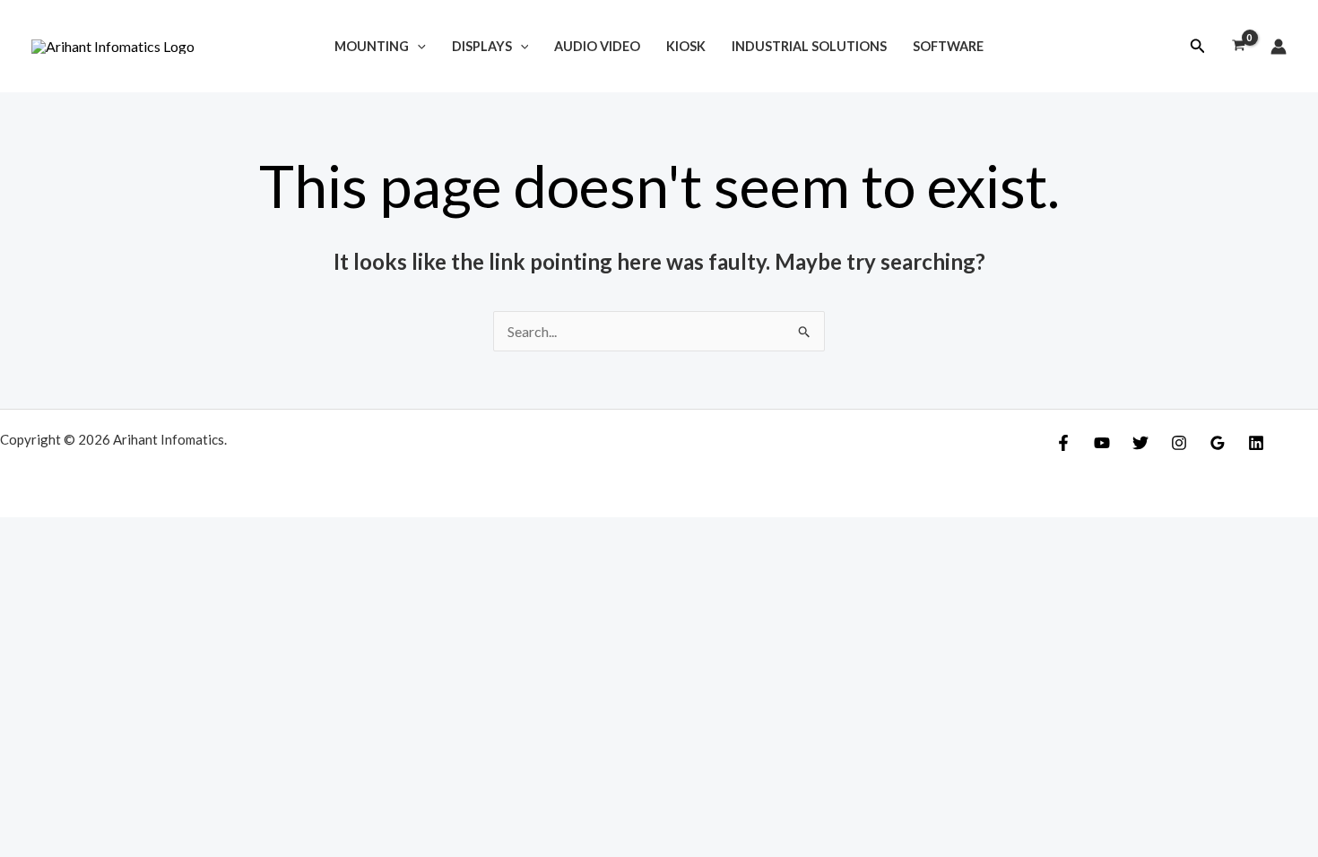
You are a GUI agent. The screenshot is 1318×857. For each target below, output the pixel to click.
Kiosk (686, 46)
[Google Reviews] (1218, 443)
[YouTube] (1102, 443)
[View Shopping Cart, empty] (1238, 46)
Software (948, 46)
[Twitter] (1140, 443)
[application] (417, 46)
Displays (482, 46)
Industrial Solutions (809, 46)
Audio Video (597, 46)
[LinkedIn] (1256, 443)
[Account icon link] (1278, 47)
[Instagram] (1179, 443)
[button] (1198, 46)
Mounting (371, 46)
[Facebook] (1063, 443)
